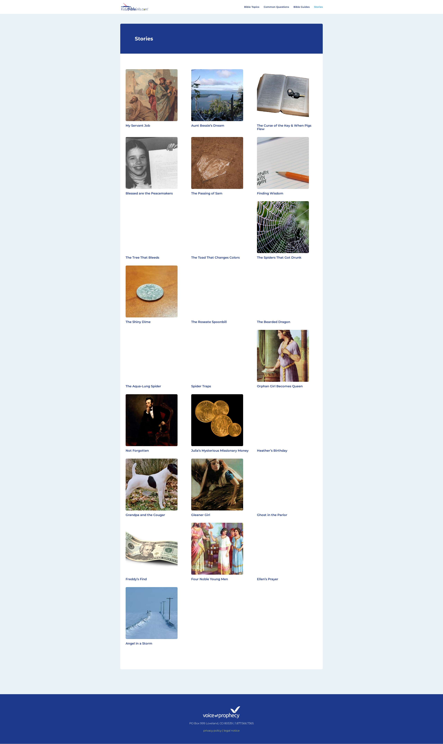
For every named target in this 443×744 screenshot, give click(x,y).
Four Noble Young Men (209, 579)
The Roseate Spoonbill (209, 322)
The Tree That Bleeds (142, 257)
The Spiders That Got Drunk (279, 257)
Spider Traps (201, 386)
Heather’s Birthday (272, 451)
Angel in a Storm (139, 643)
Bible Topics (251, 7)
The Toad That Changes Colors (215, 257)
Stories (318, 7)
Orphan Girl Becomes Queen (280, 386)
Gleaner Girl (200, 515)
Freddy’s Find (136, 579)
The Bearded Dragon (273, 322)
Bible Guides (301, 7)
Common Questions (276, 7)
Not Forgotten (137, 451)
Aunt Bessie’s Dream (207, 125)
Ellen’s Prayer (267, 579)
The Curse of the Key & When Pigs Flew (284, 127)
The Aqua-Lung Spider (143, 386)
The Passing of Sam (206, 193)
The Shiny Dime (138, 322)
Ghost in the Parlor (272, 515)
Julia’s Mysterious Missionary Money (219, 451)
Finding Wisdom (270, 193)
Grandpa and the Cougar (145, 515)
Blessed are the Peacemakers (149, 193)
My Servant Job (138, 125)
